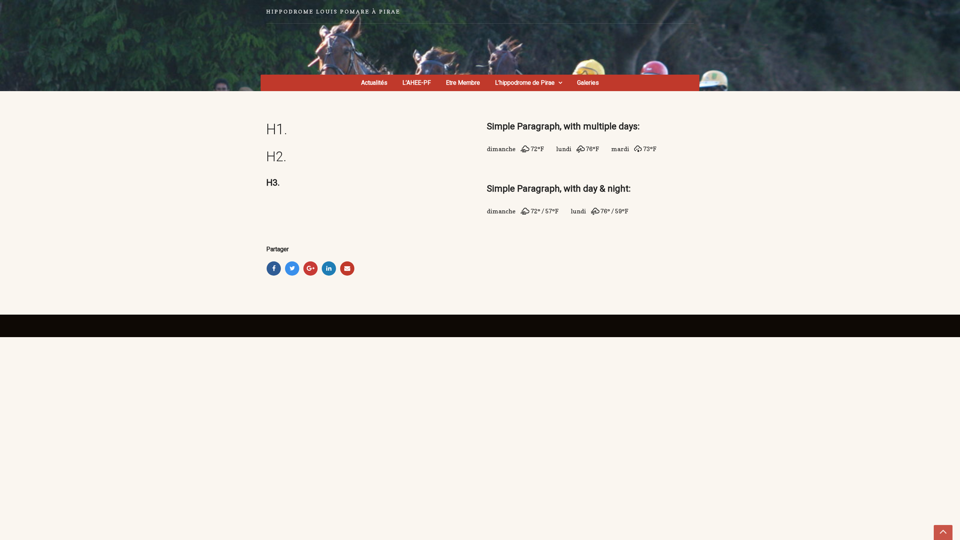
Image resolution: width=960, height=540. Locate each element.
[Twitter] (292, 268)
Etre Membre (463, 82)
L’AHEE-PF (416, 82)
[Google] (310, 268)
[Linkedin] (329, 268)
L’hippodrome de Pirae (525, 82)
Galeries (588, 82)
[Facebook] (274, 268)
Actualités (374, 82)
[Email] (347, 268)
